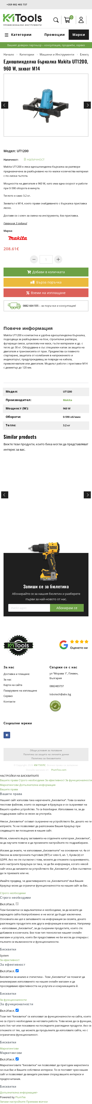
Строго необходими (31, 780)
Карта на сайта (13, 685)
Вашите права (9, 780)
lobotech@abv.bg (60, 694)
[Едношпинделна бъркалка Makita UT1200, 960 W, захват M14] (46, 105)
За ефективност (55, 780)
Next (87, 105)
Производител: (19, 400)
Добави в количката (48, 272)
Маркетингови (9, 785)
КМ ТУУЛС (40, 765)
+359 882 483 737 (17, 4)
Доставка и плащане (16, 674)
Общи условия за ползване (46, 750)
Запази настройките (12, 1101)
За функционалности (78, 780)
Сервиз (8, 696)
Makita (67, 400)
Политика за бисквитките (46, 758)
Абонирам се (66, 608)
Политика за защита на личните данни (46, 754)
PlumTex (20, 1097)
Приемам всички (37, 1101)
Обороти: (13, 417)
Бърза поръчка (49, 282)
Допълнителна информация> (19, 1092)
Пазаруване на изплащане (20, 690)
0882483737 (57, 686)
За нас (7, 679)
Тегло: (11, 425)
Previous (4, 105)
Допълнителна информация (37, 785)
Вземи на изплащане (48, 293)
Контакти (9, 701)
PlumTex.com (58, 769)
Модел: (12, 391)
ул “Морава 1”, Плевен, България (64, 676)
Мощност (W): (17, 408)
